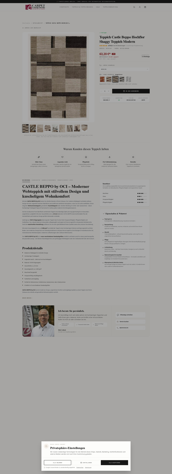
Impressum (88, 467)
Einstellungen (87, 462)
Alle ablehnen (57, 462)
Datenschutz (79, 467)
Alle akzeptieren (114, 462)
